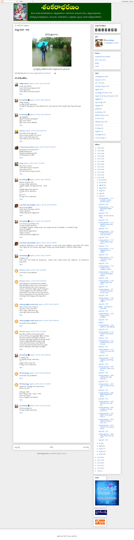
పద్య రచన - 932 (103, 338)
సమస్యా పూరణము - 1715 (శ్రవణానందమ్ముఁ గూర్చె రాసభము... (106, 224)
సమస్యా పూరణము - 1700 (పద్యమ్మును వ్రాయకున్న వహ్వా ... (106, 359)
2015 (99, 177)
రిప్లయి (21, 94)
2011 (99, 465)
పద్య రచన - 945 (103, 213)
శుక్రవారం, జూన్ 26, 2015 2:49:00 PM (40, 179)
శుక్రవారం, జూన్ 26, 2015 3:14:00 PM (40, 255)
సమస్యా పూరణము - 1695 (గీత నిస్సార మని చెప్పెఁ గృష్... (106, 403)
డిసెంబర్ (101, 180)
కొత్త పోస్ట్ (17, 447)
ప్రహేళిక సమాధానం (100, 115)
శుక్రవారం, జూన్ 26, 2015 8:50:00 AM (40, 114)
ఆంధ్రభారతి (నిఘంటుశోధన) (102, 56)
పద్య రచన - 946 (103, 204)
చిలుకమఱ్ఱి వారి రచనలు (101, 92)
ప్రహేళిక (97, 109)
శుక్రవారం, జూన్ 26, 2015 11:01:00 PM (40, 384)
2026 (99, 148)
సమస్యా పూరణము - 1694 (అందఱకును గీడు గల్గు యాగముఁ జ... (106, 409)
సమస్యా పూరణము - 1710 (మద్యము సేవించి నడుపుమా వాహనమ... (106, 267)
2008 (99, 471)
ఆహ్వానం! (101, 322)
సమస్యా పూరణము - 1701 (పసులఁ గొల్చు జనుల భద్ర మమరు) (106, 351)
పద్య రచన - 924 (103, 431)
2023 (99, 156)
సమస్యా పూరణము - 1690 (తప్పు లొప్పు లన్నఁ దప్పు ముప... (106, 435)
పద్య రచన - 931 (103, 346)
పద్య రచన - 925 (103, 399)
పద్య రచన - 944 (103, 220)
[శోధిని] (100, 524)
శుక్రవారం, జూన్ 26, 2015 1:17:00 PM (34, 163)
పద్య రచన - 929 (103, 364)
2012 (99, 463)
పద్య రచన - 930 (103, 355)
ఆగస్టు (101, 190)
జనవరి (101, 454)
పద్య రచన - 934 (103, 311)
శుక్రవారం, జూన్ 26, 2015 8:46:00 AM (40, 100)
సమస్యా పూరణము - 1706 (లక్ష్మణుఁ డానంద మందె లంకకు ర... (106, 299)
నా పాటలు (98, 118)
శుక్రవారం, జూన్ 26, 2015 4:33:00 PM (48, 304)
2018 (99, 169)
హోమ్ (51, 447)
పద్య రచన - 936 (103, 295)
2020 (99, 164)
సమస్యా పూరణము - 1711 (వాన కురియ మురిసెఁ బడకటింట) (106, 259)
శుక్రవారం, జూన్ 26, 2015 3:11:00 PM (46, 243)
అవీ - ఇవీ (97, 83)
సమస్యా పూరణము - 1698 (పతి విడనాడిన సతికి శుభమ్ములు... (106, 377)
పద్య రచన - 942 (103, 237)
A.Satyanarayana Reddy (26, 147)
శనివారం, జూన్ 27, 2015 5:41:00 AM (40, 405)
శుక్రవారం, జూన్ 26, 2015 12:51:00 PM (44, 147)
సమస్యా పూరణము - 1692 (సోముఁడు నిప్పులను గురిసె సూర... (106, 421)
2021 (99, 161)
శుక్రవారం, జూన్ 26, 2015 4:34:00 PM (48, 320)
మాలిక (97, 66)
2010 (99, 468)
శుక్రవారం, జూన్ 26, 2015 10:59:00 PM (40, 373)
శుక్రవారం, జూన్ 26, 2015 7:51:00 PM (36, 331)
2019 (99, 167)
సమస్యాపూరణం (99, 76)
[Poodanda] (101, 514)
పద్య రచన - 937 (103, 286)
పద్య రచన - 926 (103, 390)
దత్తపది (97, 89)
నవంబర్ (101, 182)
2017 (99, 172)
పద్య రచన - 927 (103, 381)
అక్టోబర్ (101, 185)
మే (100, 443)
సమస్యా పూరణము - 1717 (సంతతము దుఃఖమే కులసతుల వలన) (106, 200)
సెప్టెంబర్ (101, 188)
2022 (99, 159)
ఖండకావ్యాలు (99, 112)
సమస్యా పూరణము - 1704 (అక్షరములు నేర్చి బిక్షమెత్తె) (106, 325)
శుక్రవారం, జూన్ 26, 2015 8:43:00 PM (40, 355)
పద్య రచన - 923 (103, 440)
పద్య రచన (98, 80)
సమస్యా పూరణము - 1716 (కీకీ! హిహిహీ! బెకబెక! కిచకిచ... (106, 208)
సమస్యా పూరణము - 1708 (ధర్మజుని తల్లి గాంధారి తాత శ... (106, 282)
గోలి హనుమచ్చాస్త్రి (24, 373)
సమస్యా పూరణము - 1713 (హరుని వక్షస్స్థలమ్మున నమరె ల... (106, 241)
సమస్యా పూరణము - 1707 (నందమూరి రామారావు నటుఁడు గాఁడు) (106, 291)
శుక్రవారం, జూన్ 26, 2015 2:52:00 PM (46, 205)
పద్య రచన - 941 (103, 246)
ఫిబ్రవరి (101, 451)
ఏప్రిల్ (100, 446)
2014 (99, 457)
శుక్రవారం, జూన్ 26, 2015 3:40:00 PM (36, 270)
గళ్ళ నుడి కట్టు (99, 102)
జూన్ (100, 196)
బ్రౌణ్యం (97, 63)
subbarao (22, 131)
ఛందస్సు (97, 125)
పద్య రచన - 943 (103, 228)
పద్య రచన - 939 (103, 263)
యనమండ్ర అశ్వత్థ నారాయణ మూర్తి (28, 304)
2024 (99, 153)
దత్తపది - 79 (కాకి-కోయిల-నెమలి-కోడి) (106, 307)
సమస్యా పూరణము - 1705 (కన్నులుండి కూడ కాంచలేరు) (106, 315)
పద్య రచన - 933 (103, 329)
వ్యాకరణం (98, 131)
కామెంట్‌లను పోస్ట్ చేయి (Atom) (58, 453)
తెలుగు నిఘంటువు (100, 60)
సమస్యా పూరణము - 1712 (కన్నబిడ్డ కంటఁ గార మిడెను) (106, 250)
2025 (99, 150)
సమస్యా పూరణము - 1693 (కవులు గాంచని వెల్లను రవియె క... (106, 415)
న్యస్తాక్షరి (97, 99)
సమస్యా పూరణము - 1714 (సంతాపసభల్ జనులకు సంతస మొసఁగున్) (106, 233)
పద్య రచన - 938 (103, 278)
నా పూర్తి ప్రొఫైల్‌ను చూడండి (111, 43)
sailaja (21, 163)
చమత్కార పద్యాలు (100, 86)
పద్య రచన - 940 (103, 254)
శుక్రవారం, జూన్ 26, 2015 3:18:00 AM (39, 83)
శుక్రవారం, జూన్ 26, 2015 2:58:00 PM (40, 221)
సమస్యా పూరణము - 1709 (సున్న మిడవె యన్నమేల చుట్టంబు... (106, 273)
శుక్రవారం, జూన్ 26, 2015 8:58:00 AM (36, 131)
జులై (100, 193)
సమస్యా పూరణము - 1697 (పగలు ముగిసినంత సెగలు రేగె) (106, 385)
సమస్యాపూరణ (99, 134)
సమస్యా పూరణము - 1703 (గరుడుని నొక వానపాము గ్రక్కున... (106, 333)
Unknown (22, 270)
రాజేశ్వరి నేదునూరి (24, 83)
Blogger (69, 536)
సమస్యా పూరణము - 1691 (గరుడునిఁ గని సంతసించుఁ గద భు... (106, 427)
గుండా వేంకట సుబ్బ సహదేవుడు (27, 205)
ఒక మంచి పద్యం (99, 138)
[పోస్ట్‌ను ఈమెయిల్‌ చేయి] (54, 73)
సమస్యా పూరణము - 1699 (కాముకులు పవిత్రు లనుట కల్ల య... (106, 368)
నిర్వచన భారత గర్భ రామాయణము (104, 96)
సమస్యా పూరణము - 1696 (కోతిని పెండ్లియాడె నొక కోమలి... (106, 394)
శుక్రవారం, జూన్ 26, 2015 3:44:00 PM (36, 281)
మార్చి (101, 448)
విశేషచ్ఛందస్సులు (100, 121)
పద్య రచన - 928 (103, 372)
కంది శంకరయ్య (23, 100)
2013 (99, 460)
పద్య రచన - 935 (103, 304)
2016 (99, 175)
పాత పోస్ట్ (86, 447)
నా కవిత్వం (98, 128)
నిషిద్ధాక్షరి (97, 105)
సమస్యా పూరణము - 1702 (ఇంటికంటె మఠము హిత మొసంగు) (106, 342)
